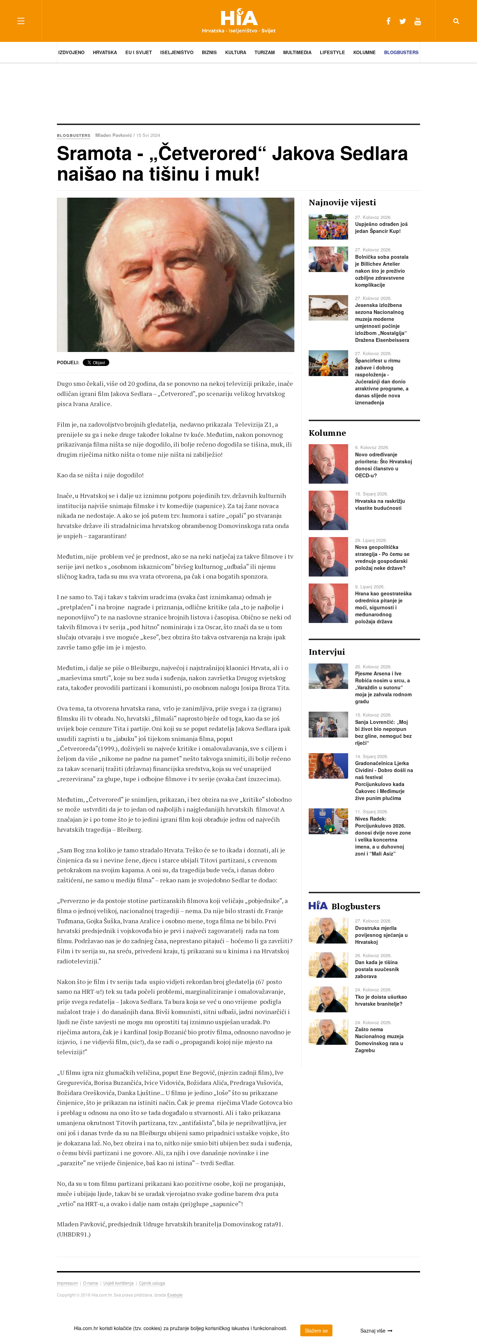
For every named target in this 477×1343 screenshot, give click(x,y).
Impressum (67, 1283)
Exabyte (175, 1295)
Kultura (235, 52)
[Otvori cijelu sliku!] (175, 275)
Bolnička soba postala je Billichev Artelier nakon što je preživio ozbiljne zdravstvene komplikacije (382, 270)
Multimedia (297, 52)
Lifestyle (332, 52)
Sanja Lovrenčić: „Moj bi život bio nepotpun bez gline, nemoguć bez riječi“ (383, 732)
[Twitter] (402, 20)
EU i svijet (138, 52)
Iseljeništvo (176, 52)
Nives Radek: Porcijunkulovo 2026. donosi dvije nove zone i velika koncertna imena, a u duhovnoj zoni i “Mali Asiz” (383, 836)
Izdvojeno (71, 52)
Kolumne (364, 52)
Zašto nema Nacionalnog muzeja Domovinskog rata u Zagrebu (379, 1040)
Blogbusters (401, 52)
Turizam (265, 52)
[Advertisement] (238, 92)
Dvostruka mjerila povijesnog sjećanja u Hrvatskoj (381, 934)
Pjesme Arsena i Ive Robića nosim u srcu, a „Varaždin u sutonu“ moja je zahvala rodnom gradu (383, 687)
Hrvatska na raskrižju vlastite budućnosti (380, 504)
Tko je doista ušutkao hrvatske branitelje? (381, 1000)
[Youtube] (417, 20)
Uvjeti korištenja (118, 1283)
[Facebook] (388, 20)
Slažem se (316, 1330)
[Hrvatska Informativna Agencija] (239, 21)
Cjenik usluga (152, 1283)
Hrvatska (105, 52)
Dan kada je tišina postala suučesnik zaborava (377, 969)
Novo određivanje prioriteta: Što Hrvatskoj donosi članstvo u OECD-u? (383, 465)
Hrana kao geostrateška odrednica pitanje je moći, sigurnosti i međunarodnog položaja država (383, 607)
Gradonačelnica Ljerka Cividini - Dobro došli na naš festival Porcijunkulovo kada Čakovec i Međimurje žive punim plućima (384, 780)
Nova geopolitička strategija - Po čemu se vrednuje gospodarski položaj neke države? (382, 557)
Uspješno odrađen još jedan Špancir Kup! (381, 227)
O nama (90, 1283)
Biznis (209, 52)
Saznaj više (373, 1330)
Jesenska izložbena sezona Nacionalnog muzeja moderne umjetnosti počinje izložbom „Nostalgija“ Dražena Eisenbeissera (382, 322)
